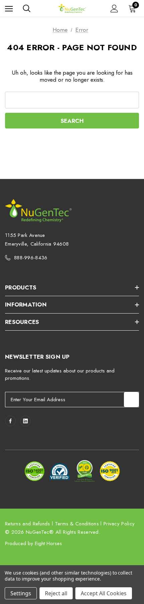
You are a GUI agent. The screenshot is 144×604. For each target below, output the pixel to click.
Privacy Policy (119, 523)
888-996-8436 (31, 257)
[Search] (26, 8)
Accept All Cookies (104, 593)
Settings (20, 593)
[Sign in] (114, 8)
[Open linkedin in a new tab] (25, 421)
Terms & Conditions (77, 523)
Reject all (56, 593)
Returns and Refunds (27, 523)
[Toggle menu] (9, 8)
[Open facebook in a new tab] (10, 421)
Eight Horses (48, 543)
